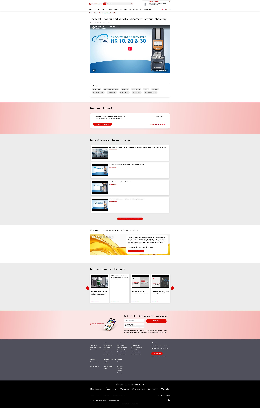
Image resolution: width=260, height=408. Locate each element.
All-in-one (119, 372)
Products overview (121, 354)
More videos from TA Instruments (130, 218)
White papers (120, 366)
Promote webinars (94, 364)
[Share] (162, 9)
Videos (105, 368)
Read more (127, 334)
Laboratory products (122, 347)
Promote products (121, 352)
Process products (121, 349)
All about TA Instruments (157, 124)
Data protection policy (114, 400)
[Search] (132, 4)
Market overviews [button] (113, 9)
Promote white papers (136, 352)
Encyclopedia (107, 362)
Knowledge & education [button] (135, 9)
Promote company (108, 352)
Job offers (119, 368)
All (104, 3)
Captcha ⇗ (141, 327)
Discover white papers (136, 345)
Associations (107, 349)
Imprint (92, 400)
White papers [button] (123, 9)
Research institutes (108, 366)
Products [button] (104, 9)
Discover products (121, 345)
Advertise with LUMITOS (95, 396)
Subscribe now (157, 353)
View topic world (136, 251)
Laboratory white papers (136, 347)
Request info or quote (102, 124)
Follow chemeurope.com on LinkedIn (159, 356)
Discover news (93, 345)
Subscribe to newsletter (156, 321)
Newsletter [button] (147, 9)
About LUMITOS (107, 396)
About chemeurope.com (118, 396)
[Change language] (166, 9)
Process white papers (136, 349)
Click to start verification (136, 325)
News (118, 362)
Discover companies (108, 345)
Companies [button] (97, 9)
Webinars (119, 370)
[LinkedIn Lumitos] (169, 400)
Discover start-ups (108, 347)
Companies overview (108, 354)
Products (119, 364)
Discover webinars (94, 362)
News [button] (90, 9)
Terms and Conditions (101, 400)
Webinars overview (94, 366)
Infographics (107, 364)
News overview (93, 349)
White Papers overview (136, 354)
